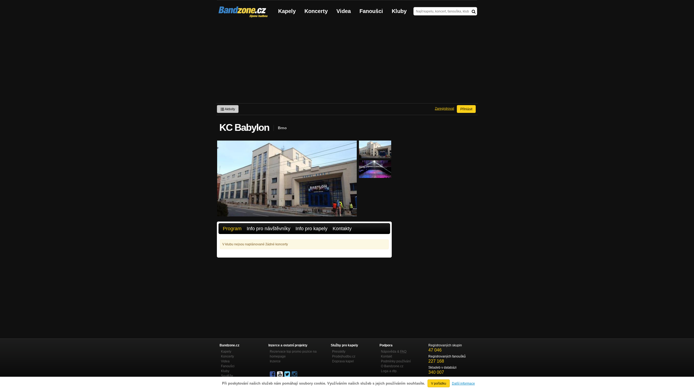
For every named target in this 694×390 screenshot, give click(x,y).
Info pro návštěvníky (268, 228)
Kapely (287, 11)
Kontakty (342, 228)
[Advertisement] (347, 62)
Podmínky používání (396, 361)
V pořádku (438, 383)
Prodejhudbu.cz (343, 356)
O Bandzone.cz (392, 366)
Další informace (463, 383)
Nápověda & (393, 351)
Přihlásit (466, 109)
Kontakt (386, 356)
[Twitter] (287, 374)
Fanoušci (371, 11)
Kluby (399, 11)
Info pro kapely (311, 228)
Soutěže (227, 376)
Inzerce (275, 361)
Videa (343, 11)
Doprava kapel (343, 361)
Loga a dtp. (389, 371)
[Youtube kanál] (280, 374)
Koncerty (316, 11)
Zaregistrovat (444, 108)
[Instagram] (295, 374)
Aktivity (229, 109)
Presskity (338, 351)
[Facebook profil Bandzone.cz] (273, 374)
